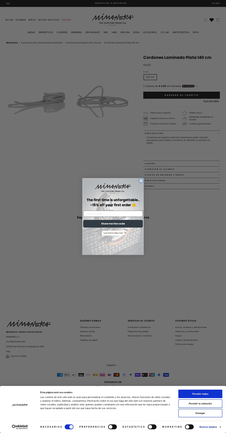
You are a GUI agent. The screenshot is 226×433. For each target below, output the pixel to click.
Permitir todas (200, 394)
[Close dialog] (141, 180)
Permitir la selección (200, 403)
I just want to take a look (113, 233)
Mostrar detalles (208, 427)
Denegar (200, 413)
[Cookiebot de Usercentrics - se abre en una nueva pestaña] (19, 427)
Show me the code (113, 223)
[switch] (112, 426)
